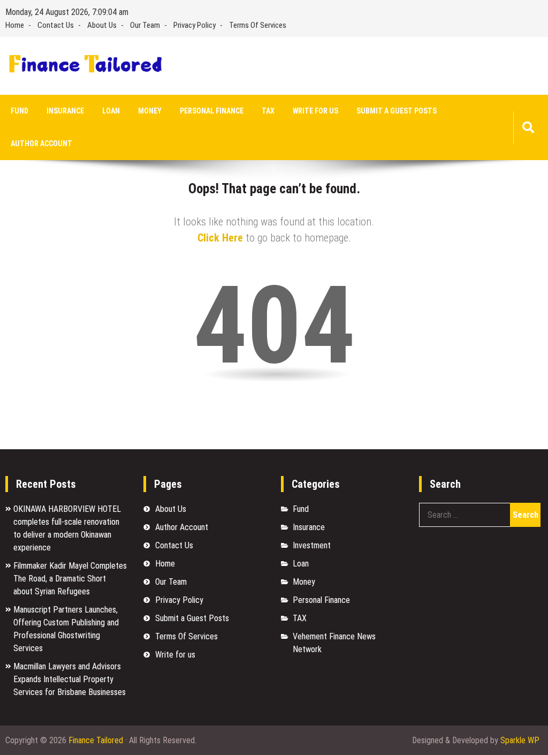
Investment (312, 545)
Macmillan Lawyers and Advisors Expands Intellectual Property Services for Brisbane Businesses (69, 679)
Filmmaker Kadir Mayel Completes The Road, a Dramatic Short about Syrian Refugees (70, 579)
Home (14, 25)
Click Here (220, 237)
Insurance (65, 111)
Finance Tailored (95, 740)
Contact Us (55, 25)
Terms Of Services (257, 25)
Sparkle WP (519, 740)
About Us (102, 25)
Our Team (145, 25)
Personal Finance (211, 111)
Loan (111, 111)
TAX (268, 111)
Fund (19, 111)
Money (150, 111)
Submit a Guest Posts (396, 111)
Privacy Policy (194, 25)
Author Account (41, 143)
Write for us (315, 111)
